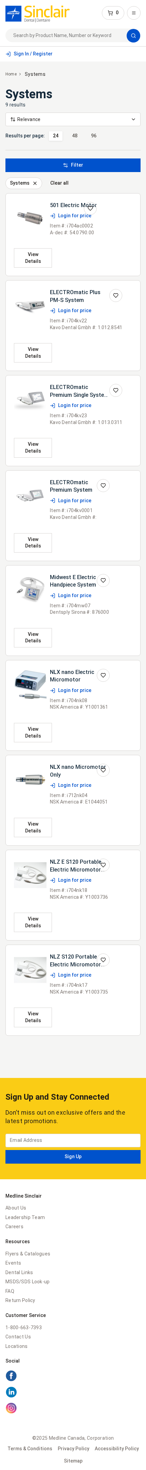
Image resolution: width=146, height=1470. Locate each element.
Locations (16, 1346)
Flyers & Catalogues (27, 1253)
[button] (113, 13)
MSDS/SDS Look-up (27, 1281)
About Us (15, 1208)
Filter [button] (77, 165)
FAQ (9, 1291)
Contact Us (18, 1336)
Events (13, 1263)
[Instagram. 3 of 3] (73, 1409)
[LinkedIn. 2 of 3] (73, 1393)
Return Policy (20, 1300)
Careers (14, 1226)
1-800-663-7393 (23, 1327)
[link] (37, 12)
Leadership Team (25, 1217)
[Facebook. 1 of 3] (73, 1377)
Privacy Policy (73, 1448)
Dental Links (19, 1272)
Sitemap (73, 1461)
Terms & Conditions (29, 1448)
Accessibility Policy (117, 1448)
